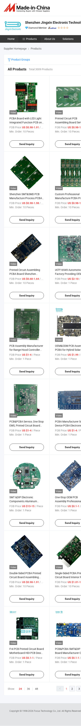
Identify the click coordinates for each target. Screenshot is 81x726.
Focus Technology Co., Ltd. (48, 710)
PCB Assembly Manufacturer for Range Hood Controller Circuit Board (26, 350)
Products (31, 39)
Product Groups (20, 59)
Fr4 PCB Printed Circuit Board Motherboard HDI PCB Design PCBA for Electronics (26, 653)
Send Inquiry (26, 144)
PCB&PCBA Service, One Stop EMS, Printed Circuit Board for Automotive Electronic (26, 425)
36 (28, 689)
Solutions (68, 39)
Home (11, 39)
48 (36, 689)
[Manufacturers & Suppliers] (27, 7)
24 (20, 688)
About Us (49, 39)
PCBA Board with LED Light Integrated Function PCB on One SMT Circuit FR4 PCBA (25, 122)
